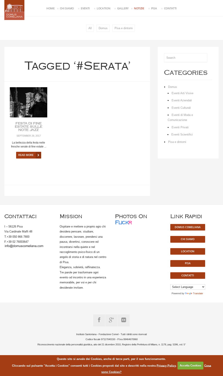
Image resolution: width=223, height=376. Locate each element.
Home (50, 8)
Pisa (154, 8)
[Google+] (111, 320)
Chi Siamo (67, 8)
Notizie (139, 8)
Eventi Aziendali (182, 100)
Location (103, 8)
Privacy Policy (166, 365)
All (90, 28)
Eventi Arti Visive (182, 93)
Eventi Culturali (181, 107)
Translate (198, 293)
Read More (26, 155)
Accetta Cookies (190, 365)
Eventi (85, 8)
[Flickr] (124, 320)
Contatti (170, 8)
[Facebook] (99, 320)
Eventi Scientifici (182, 134)
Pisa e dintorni (124, 28)
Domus (103, 28)
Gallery (123, 8)
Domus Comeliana (188, 227)
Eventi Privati (180, 127)
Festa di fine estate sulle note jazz (28, 127)
